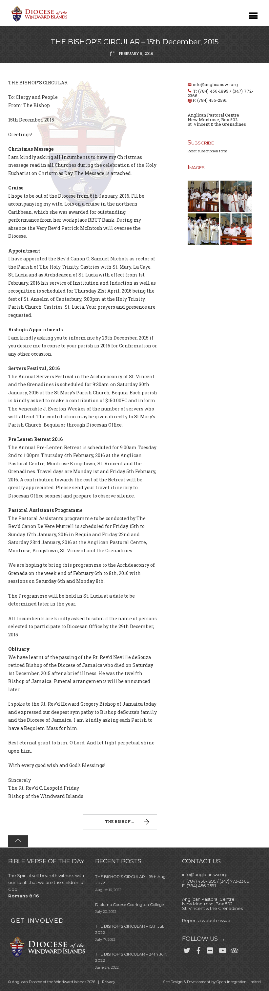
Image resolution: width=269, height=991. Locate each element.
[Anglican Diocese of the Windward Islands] (38, 21)
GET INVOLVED (37, 920)
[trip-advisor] (233, 949)
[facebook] (198, 949)
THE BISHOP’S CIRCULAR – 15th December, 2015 (134, 41)
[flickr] (210, 949)
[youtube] (222, 949)
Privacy (108, 982)
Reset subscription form (207, 150)
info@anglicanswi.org (215, 84)
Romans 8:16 (23, 895)
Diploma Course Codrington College (129, 904)
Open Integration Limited (239, 982)
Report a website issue (206, 920)
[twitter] (186, 949)
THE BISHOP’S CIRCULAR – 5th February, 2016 (131, 821)
